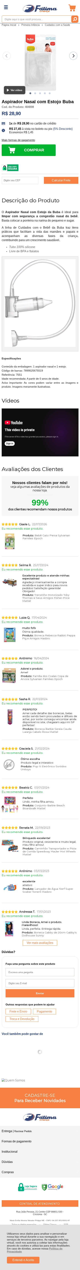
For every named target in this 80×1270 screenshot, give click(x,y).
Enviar (40, 993)
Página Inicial (9, 25)
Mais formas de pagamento (18, 140)
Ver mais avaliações (40, 942)
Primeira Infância (30, 25)
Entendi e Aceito (23, 1260)
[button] (30, 93)
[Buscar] (74, 19)
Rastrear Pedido (23, 1131)
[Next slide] (73, 56)
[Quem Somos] (40, 1080)
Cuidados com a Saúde (57, 25)
